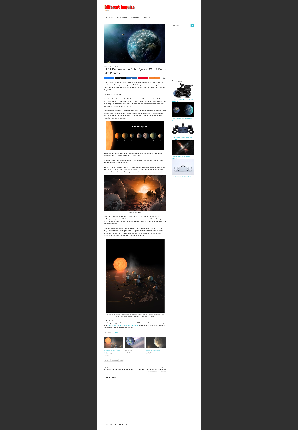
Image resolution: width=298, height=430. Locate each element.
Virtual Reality (109, 17)
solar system (115, 360)
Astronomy (107, 360)
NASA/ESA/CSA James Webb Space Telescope (123, 325)
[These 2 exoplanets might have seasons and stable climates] (156, 342)
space (121, 360)
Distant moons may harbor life (132, 349)
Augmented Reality (121, 17)
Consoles (145, 17)
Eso (113, 332)
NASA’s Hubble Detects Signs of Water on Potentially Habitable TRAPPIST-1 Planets (113, 350)
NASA (117, 332)
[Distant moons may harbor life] (135, 342)
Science (116, 66)
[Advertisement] (183, 53)
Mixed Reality (135, 17)
